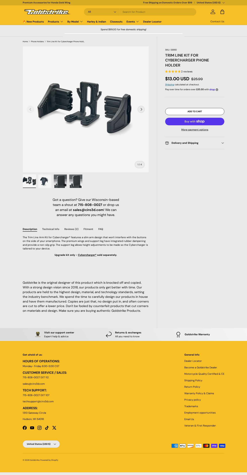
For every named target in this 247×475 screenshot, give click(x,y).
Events (131, 21)
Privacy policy (192, 399)
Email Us (189, 419)
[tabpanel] (86, 254)
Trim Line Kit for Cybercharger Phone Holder (66, 41)
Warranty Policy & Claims (199, 393)
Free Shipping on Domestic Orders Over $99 (167, 2)
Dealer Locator (152, 21)
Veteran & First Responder (200, 425)
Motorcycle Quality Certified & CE (204, 374)
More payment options (194, 129)
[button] (173, 71)
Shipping (169, 84)
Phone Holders (37, 41)
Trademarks (191, 406)
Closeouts (116, 21)
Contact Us (217, 21)
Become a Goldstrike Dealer (200, 367)
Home (25, 41)
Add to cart (195, 111)
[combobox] (140, 12)
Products (53, 21)
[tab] (30, 229)
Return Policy (192, 386)
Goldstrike (34, 460)
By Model (73, 21)
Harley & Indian (96, 21)
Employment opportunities (200, 412)
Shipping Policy (193, 380)
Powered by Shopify (49, 460)
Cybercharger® (87, 255)
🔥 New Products (33, 21)
